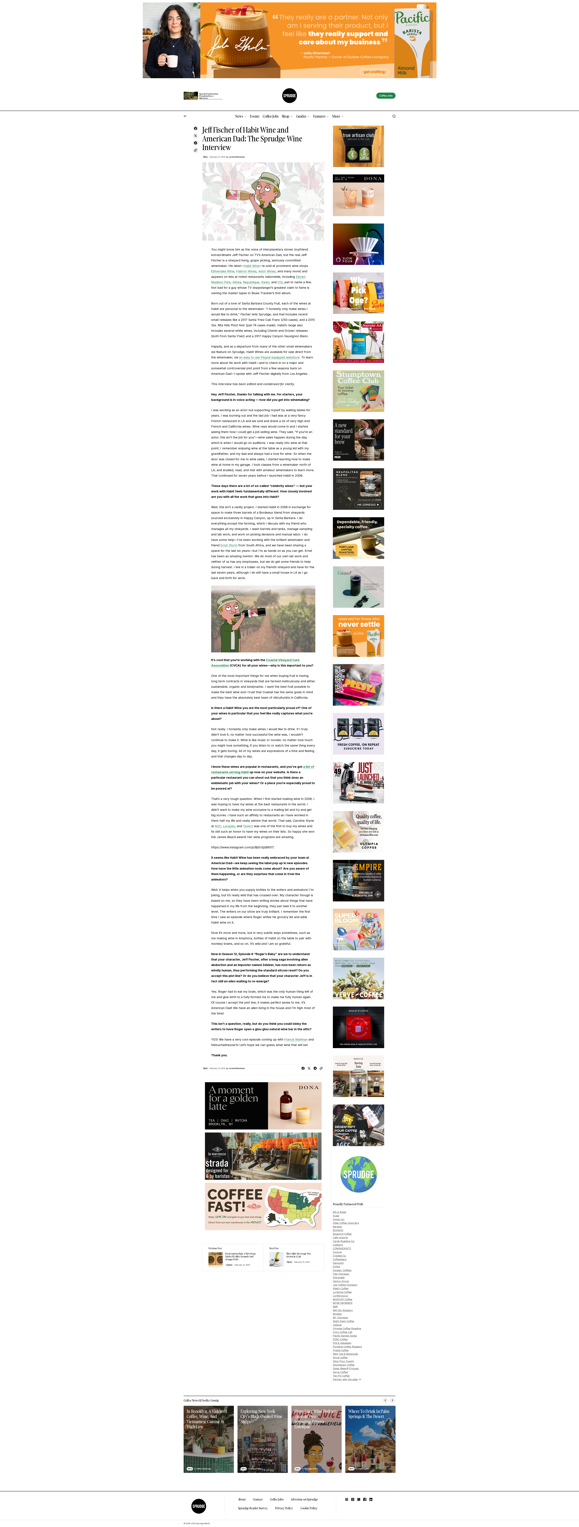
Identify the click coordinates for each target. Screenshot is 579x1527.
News (289, 1262)
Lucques (229, 826)
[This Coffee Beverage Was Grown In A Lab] (293, 1257)
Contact (258, 1499)
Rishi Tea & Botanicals (345, 1353)
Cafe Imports (340, 1237)
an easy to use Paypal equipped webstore (269, 357)
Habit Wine (252, 266)
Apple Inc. (339, 1219)
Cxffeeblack (339, 1259)
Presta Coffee (341, 1350)
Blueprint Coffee (342, 1233)
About (242, 1499)
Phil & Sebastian (342, 1343)
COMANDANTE (342, 1248)
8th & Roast (339, 1212)
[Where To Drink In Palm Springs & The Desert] (370, 1439)
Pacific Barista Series (345, 1335)
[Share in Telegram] (195, 143)
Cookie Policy (309, 1508)
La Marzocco (340, 1295)
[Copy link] (195, 150)
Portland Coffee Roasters (347, 1346)
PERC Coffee (340, 1339)
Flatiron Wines (246, 271)
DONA (336, 1266)
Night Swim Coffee (343, 1321)
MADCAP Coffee (342, 1299)
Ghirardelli (339, 1277)
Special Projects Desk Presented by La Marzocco (208, 96)
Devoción (338, 1263)
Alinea (237, 282)
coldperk (338, 1244)
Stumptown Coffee (344, 1364)
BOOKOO (338, 1230)
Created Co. (339, 1255)
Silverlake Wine (223, 271)
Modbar (337, 1313)
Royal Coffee (340, 1357)
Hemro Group (341, 1281)
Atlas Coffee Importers (346, 1223)
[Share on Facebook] (195, 128)
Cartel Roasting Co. (344, 1241)
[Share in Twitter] (195, 135)
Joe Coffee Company (345, 1284)
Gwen (265, 282)
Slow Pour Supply (343, 1361)
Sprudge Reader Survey (253, 1508)
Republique (251, 282)
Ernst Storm (229, 545)
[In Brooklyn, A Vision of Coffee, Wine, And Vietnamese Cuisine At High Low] (209, 1439)
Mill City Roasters (343, 1310)
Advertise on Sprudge (304, 1499)
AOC (218, 826)
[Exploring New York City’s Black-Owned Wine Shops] (263, 1439)
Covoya (337, 1252)
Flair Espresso (341, 1273)
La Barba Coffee (342, 1292)
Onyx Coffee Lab (342, 1332)
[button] (185, 116)
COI (280, 282)
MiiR (335, 1306)
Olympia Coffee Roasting (347, 1328)
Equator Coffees (342, 1270)
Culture (229, 1265)
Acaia (336, 1215)
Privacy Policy (284, 1508)
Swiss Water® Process (346, 1368)
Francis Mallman (296, 1039)
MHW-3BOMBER (342, 1303)
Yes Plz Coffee (341, 1375)
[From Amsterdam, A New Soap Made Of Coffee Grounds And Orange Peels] (232, 1257)
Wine (205, 157)
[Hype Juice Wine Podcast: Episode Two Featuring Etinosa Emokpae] (316, 1439)
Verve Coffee (340, 1372)
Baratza (337, 1226)
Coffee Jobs (277, 1499)
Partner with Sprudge (345, 1379)
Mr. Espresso (340, 1317)
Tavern (248, 826)
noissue (337, 1324)
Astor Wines (267, 271)
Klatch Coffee (340, 1288)
